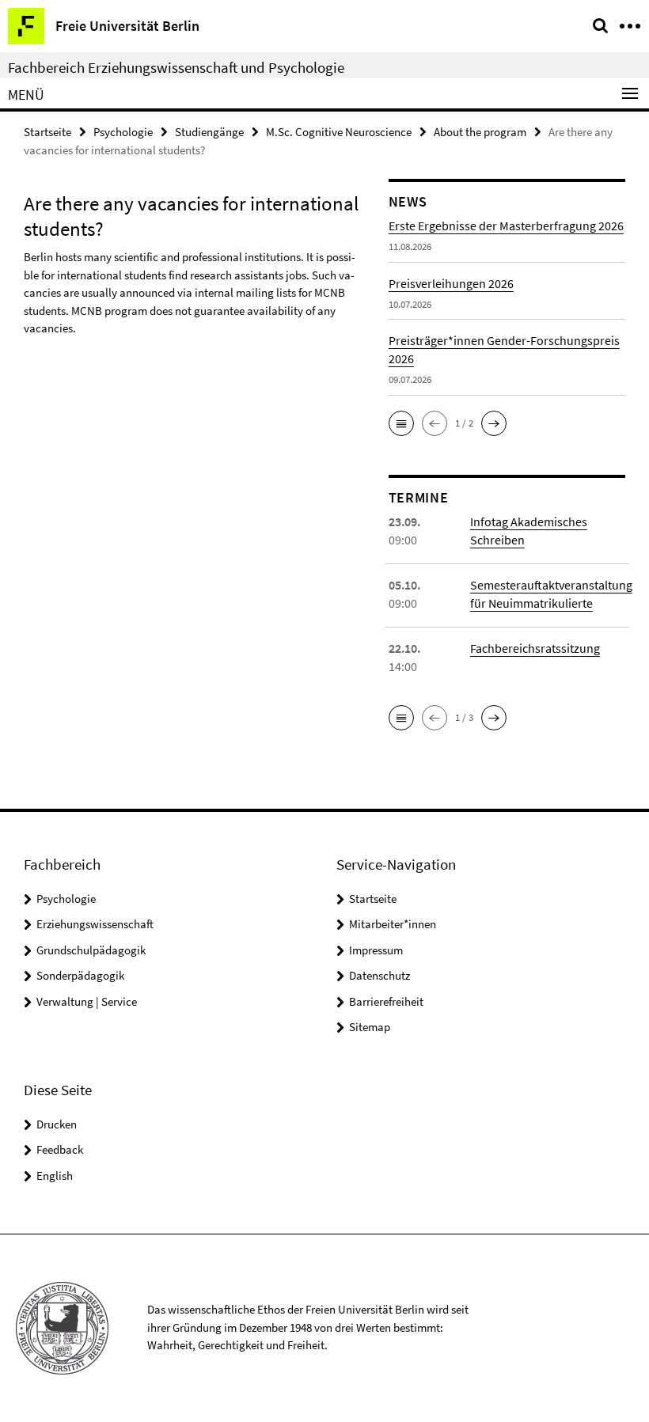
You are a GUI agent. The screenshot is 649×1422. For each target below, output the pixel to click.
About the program (480, 131)
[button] (401, 423)
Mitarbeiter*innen (392, 923)
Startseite (47, 131)
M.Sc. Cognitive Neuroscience (339, 131)
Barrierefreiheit (386, 1001)
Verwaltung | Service (86, 1001)
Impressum (376, 949)
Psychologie (123, 131)
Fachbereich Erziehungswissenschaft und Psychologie (176, 67)
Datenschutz (379, 975)
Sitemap (369, 1026)
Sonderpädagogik (80, 975)
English (54, 1175)
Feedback (59, 1149)
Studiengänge (209, 131)
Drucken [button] (56, 1124)
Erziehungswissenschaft (95, 923)
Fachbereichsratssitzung (535, 648)
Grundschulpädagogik (91, 949)
